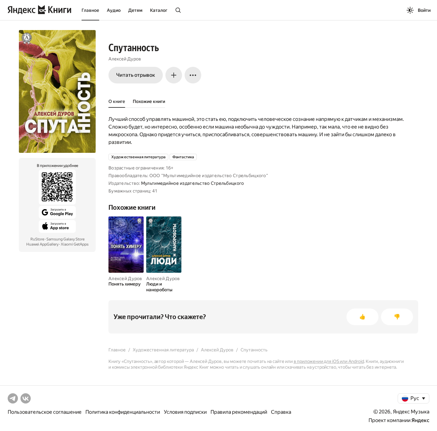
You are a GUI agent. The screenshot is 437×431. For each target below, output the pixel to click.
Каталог (158, 10)
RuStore (37, 239)
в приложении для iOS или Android (329, 361)
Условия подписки (185, 412)
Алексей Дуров (124, 58)
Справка (281, 412)
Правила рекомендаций (239, 412)
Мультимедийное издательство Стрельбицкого (192, 183)
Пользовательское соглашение (45, 412)
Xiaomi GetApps (75, 244)
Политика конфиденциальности (122, 412)
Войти (424, 10)
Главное (90, 10)
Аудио (114, 10)
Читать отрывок (135, 75)
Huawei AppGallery (42, 244)
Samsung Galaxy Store (65, 239)
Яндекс (420, 420)
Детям (135, 10)
